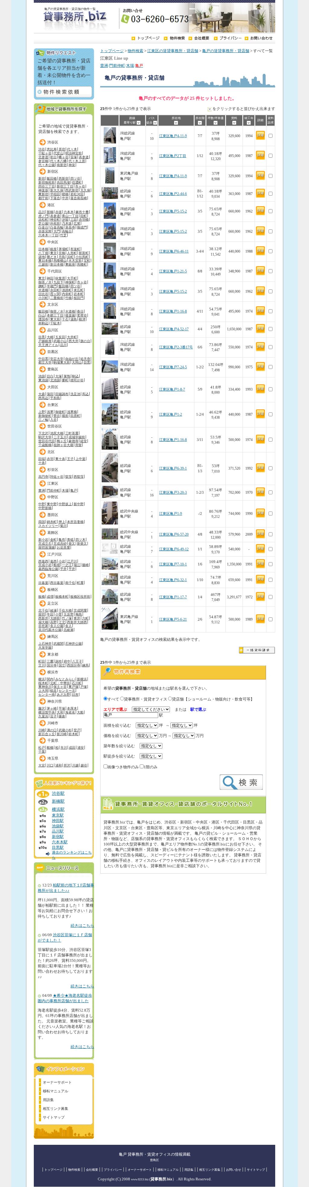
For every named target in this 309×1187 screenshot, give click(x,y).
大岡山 (77, 362)
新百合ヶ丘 (46, 734)
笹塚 (73, 157)
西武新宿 (71, 190)
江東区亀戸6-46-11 (174, 251)
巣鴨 (67, 376)
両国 (41, 522)
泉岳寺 (70, 227)
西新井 (43, 618)
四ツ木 (80, 539)
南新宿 (62, 165)
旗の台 (85, 341)
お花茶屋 (63, 547)
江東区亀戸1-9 (170, 514)
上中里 (80, 459)
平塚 (62, 708)
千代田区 (54, 271)
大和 (60, 712)
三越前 (43, 264)
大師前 (55, 618)
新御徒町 (45, 415)
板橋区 (52, 589)
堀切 (41, 614)
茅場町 (63, 249)
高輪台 (67, 231)
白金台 (43, 227)
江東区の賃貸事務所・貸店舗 (172, 51)
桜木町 (43, 683)
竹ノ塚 (67, 618)
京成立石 (45, 543)
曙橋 (65, 194)
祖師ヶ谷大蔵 (63, 445)
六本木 (69, 212)
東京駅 (58, 815)
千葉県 (52, 740)
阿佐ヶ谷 (56, 476)
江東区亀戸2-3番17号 (176, 347)
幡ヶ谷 (63, 157)
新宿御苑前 (46, 182)
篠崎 (85, 565)
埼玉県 (52, 758)
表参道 (84, 157)
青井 (77, 618)
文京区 (52, 304)
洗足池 (75, 394)
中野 (41, 504)
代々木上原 (76, 161)
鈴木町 (73, 734)
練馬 (85, 665)
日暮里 (43, 582)
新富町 (84, 253)
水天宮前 (75, 260)
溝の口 (52, 730)
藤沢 (41, 708)
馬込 (85, 394)
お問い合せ (233, 1169)
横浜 (41, 679)
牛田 (50, 614)
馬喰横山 (60, 260)
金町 (53, 539)
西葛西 (43, 561)
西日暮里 (56, 582)
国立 (62, 665)
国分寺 (52, 665)
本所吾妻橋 (75, 522)
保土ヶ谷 (60, 686)
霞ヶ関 (55, 294)
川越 (75, 765)
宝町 (87, 260)
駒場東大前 (61, 362)
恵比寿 (52, 149)
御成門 (82, 227)
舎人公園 (56, 626)
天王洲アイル (48, 345)
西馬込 (43, 398)
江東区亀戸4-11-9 (173, 136)
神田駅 (58, 821)
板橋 (41, 596)
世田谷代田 (46, 441)
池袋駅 (58, 826)
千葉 (41, 751)
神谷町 (55, 219)
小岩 (62, 561)
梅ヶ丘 (62, 441)
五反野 (69, 614)
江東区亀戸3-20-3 (173, 493)
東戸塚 (73, 686)
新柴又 (82, 543)
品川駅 (58, 831)
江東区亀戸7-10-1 (173, 564)
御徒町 (60, 412)
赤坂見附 (45, 231)
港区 (51, 205)
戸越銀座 (45, 341)
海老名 (70, 712)
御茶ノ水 (45, 282)
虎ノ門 (43, 216)
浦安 (80, 747)
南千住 (70, 582)
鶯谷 (56, 415)
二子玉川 (60, 437)
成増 (50, 596)
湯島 (73, 319)
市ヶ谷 (80, 186)
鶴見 (53, 690)
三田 (73, 219)
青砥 (70, 539)
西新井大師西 (77, 622)
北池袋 (55, 380)
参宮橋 (43, 161)
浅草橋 (72, 412)
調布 (58, 661)
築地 (41, 257)
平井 (63, 569)
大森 (41, 394)
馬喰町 (82, 264)
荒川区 (52, 576)
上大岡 (43, 690)
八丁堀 (43, 253)
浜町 (70, 257)
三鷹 (50, 661)
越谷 (84, 765)
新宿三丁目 (65, 186)
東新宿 (43, 194)
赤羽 (50, 459)
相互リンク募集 (55, 1109)
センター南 (46, 694)
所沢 (67, 765)
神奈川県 (54, 701)
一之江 (67, 565)
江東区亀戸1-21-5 (173, 271)
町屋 (80, 582)
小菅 (58, 614)
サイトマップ (54, 1117)
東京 (53, 253)
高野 (53, 622)
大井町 (72, 337)
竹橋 (68, 298)
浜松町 (43, 219)
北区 (51, 452)
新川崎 (62, 734)
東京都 (52, 654)
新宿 (41, 178)
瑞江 (77, 565)
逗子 (53, 716)
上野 (41, 412)
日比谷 (43, 294)
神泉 (71, 165)
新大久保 (56, 190)
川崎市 (52, 723)
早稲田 (55, 194)
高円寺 (43, 476)
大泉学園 (45, 647)
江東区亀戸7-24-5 (173, 367)
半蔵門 (52, 286)
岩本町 (79, 294)
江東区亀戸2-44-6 (173, 194)
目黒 (41, 337)
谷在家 (43, 626)
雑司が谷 (77, 380)
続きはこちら (82, 926)
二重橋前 (56, 298)
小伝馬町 (82, 257)
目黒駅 (58, 847)
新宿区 (52, 171)
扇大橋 (43, 622)
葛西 (53, 561)
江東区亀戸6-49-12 (174, 549)
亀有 (62, 539)
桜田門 (79, 298)
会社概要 (92, 1169)
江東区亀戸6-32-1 (173, 580)
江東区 (52, 483)
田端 (41, 459)
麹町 (41, 286)
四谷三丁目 (46, 186)
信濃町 (77, 182)
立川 (41, 665)
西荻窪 (79, 476)
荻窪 (68, 476)
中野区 (52, 497)
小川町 (43, 298)
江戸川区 (54, 554)
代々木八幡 (58, 161)
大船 (80, 712)
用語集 (48, 1100)
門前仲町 (117, 66)
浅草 (50, 412)
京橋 (62, 253)
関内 (50, 679)
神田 (50, 278)
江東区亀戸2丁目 (172, 156)
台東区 (52, 405)
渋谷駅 (58, 793)
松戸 (41, 747)
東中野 (52, 504)
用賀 (78, 445)
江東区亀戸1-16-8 (173, 311)
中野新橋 (45, 508)
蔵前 (65, 415)
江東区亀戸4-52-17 (174, 329)
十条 (41, 462)
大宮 (41, 765)
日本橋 (43, 249)
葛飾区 (52, 533)
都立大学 (45, 362)
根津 (82, 319)
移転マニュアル (55, 1091)
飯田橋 (52, 178)
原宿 (62, 149)
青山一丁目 (70, 216)
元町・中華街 (60, 683)
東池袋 (43, 380)
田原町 (75, 415)
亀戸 (73, 490)
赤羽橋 (84, 219)
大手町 (72, 278)
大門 (56, 231)
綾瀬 (53, 610)
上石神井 (45, 643)
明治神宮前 (73, 153)
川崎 (41, 730)
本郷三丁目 (55, 315)
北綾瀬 (68, 629)
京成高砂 (60, 543)
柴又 (71, 543)
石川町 (77, 683)
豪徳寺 (73, 441)
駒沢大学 (45, 437)
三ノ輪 (43, 419)
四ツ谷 (75, 178)
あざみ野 (63, 694)
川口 (50, 765)
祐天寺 (85, 359)
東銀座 (70, 264)
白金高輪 (56, 227)
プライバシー (113, 1169)
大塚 (58, 376)
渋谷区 (52, 142)
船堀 (56, 565)
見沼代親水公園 (50, 629)
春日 (80, 311)
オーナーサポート (57, 1082)
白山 (41, 315)
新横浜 (82, 679)
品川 (41, 212)
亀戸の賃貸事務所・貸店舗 (225, 51)
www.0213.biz (139, 1179)
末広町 (79, 290)
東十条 (60, 459)
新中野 (79, 504)
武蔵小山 (60, 341)
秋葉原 (60, 278)
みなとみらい (65, 679)
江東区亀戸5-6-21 (173, 620)
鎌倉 (62, 716)
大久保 (85, 190)
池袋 (41, 376)
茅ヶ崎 (52, 708)
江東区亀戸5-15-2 (173, 211)
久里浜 (43, 716)
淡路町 (67, 290)
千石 (65, 319)
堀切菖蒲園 (46, 547)
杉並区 (52, 470)
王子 (70, 459)
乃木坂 (67, 223)
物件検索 (135, 51)
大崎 (50, 337)
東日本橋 (45, 260)
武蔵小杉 (65, 730)
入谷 (53, 419)
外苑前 (55, 223)
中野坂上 (65, 504)
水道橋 (43, 290)
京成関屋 (80, 610)
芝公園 (43, 223)
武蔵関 (58, 643)
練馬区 (52, 636)
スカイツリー (48, 525)
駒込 (75, 376)
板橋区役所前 (80, 596)
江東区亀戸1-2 (170, 415)
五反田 (60, 337)
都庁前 (43, 198)
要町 (65, 380)
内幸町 (67, 294)
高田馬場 (63, 182)
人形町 (72, 253)
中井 (65, 198)
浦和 (58, 765)
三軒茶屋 (71, 433)
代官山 (58, 153)
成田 (72, 747)
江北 (62, 622)
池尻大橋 (56, 433)
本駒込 (43, 323)
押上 (62, 522)
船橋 (50, 747)
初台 (53, 157)
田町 (83, 216)
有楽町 (75, 249)
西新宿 (63, 178)
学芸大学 (56, 359)
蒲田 (50, 394)
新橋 (50, 212)
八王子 (77, 661)
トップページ (112, 51)
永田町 (55, 290)
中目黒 (43, 359)
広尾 (77, 223)
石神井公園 (73, 643)
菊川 (63, 525)
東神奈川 (45, 686)
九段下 (58, 282)
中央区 (52, 242)
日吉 (75, 694)
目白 (50, 376)
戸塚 (83, 686)
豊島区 (52, 369)
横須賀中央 (46, 712)
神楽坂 (43, 190)
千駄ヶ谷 (45, 153)
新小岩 (43, 539)
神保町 (70, 282)
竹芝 (63, 235)
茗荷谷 (82, 315)
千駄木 (55, 323)
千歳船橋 (45, 445)
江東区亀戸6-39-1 (173, 469)
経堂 (83, 441)
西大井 (73, 341)
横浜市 (52, 672)
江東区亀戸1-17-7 (173, 597)
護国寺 (43, 319)
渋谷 (41, 149)
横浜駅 (58, 809)
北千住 (43, 610)
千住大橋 (65, 610)
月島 (62, 257)
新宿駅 (58, 837)
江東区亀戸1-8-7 (172, 390)
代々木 (72, 149)
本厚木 (72, 708)
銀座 (53, 249)
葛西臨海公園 (48, 569)
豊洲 (104, 66)
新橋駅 (58, 801)
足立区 (52, 603)
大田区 (52, 387)
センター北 (67, 690)
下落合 (55, 198)
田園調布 (61, 394)
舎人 (68, 626)
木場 (130, 66)
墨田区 (52, 515)
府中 (67, 661)
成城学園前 (76, 437)
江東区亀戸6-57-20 (174, 535)
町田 (41, 661)
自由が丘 (71, 359)
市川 (63, 747)
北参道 (43, 157)
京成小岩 (45, 565)
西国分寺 (73, 665)
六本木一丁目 (48, 235)
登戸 (77, 730)
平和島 (55, 398)
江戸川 (72, 561)
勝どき (52, 257)
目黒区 (52, 352)
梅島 (78, 614)
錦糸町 (52, 522)
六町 (85, 618)
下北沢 (43, 433)
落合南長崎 (78, 198)
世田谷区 (54, 426)
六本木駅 (60, 842)
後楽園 (70, 315)
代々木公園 (46, 165)
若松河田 (77, 194)
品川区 (52, 330)
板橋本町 (61, 596)
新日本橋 (56, 264)
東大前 (55, 319)
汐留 (65, 219)
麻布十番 (82, 212)
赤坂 (58, 212)
